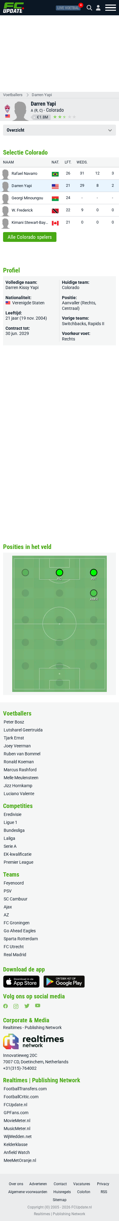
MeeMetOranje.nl (20, 1160)
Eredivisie (12, 814)
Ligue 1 (10, 822)
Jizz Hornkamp (18, 785)
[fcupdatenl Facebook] (5, 1006)
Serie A (10, 846)
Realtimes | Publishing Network (59, 1214)
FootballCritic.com (21, 1096)
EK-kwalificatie (17, 854)
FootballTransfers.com (25, 1088)
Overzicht (15, 130)
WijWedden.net (18, 1136)
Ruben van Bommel (22, 753)
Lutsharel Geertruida (23, 729)
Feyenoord (14, 883)
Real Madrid (15, 954)
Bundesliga (14, 830)
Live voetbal (68, 8)
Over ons (16, 1184)
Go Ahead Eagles (20, 930)
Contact (60, 1184)
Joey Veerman (17, 745)
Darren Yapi (42, 94)
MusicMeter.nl (17, 1128)
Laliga (9, 838)
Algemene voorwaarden (27, 1192)
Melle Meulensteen (21, 777)
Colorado (55, 110)
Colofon (83, 1192)
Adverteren (38, 1184)
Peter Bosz (14, 721)
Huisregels (62, 1192)
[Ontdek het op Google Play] (64, 981)
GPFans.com (16, 1112)
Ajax (8, 906)
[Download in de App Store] (21, 981)
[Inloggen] (96, 8)
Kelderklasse (15, 1144)
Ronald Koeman (19, 761)
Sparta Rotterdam (21, 938)
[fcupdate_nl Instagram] (16, 1006)
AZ (6, 914)
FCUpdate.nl (15, 1104)
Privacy (103, 1184)
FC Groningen (17, 922)
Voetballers (13, 94)
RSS (104, 1192)
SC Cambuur (15, 898)
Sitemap (60, 1200)
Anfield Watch (17, 1152)
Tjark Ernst (14, 737)
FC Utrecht (14, 946)
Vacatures (81, 1184)
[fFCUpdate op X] (27, 1006)
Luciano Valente (19, 793)
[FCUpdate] (13, 7)
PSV (8, 891)
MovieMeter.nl (17, 1120)
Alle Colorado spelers (30, 237)
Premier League (18, 862)
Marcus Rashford (20, 769)
